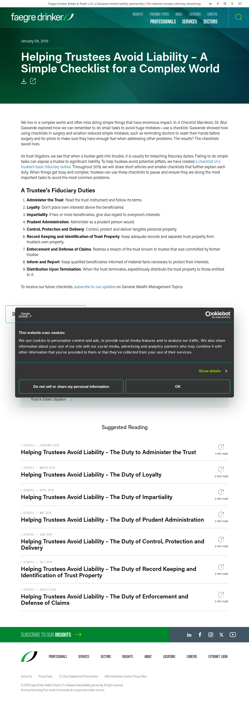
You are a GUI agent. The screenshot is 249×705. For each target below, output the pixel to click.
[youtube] (240, 3)
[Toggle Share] (33, 81)
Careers (192, 656)
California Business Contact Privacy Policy (126, 676)
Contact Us (26, 676)
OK (178, 386)
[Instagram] (225, 3)
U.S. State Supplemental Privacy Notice (78, 676)
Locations (169, 656)
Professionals (58, 656)
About (148, 656)
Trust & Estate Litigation (48, 399)
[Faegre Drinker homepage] (42, 17)
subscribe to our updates (95, 286)
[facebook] (217, 3)
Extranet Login (218, 656)
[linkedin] (210, 3)
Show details (210, 371)
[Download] (23, 81)
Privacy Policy (46, 676)
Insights (127, 656)
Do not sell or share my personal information (71, 386)
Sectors (106, 656)
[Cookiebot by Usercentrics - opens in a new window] (209, 315)
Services (83, 656)
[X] (232, 3)
